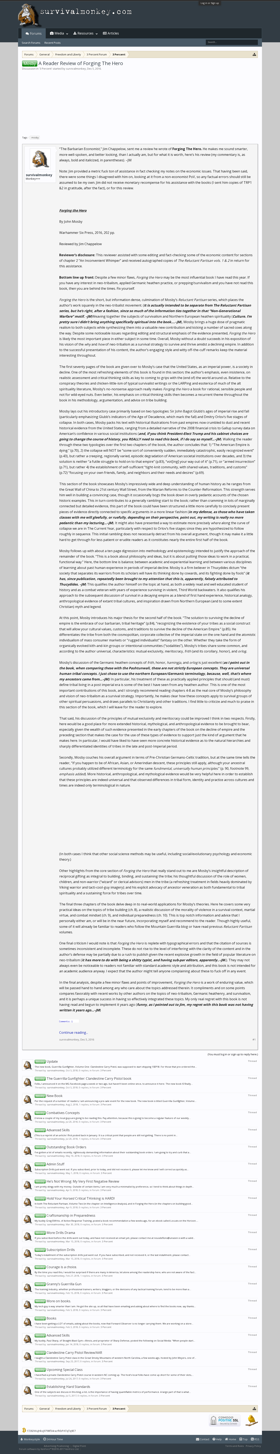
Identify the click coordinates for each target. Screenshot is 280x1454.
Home (232, 1439)
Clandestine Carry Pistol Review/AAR (69, 1352)
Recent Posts (52, 43)
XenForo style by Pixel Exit (96, 1449)
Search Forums (31, 43)
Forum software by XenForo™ (49, 1449)
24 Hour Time (54, 1439)
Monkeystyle (31, 1439)
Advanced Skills (53, 1130)
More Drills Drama (55, 1232)
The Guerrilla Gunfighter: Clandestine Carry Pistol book (83, 1078)
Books (46, 1318)
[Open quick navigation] (254, 54)
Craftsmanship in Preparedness (65, 1215)
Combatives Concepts (58, 1113)
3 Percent (45, 68)
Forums (36, 33)
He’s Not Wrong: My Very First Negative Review (77, 1181)
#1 (254, 1039)
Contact (204, 1439)
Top (245, 1439)
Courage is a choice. (56, 1267)
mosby (35, 137)
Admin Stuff (50, 1164)
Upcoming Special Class (59, 1369)
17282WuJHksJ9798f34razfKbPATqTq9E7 (51, 1431)
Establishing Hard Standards (63, 1386)
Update (47, 1061)
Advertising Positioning (56, 1445)
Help (218, 1439)
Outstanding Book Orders (61, 1147)
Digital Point (79, 1445)
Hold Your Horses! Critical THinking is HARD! (75, 1198)
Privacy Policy (253, 1445)
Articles (113, 33)
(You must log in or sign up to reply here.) (233, 1054)
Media (59, 33)
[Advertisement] (140, 101)
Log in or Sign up (210, 3)
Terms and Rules (234, 1445)
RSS (256, 1439)
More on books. (53, 1301)
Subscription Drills (55, 1249)
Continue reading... (73, 1032)
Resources (85, 33)
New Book (49, 1095)
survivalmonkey (76, 68)
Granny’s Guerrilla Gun (58, 1284)
